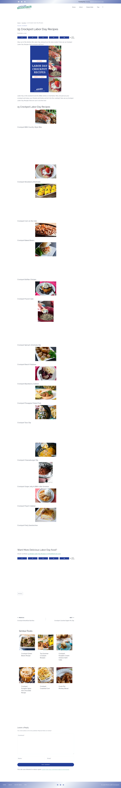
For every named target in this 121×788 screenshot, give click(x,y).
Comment (21, 735)
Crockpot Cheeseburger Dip (27, 460)
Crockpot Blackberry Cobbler (28, 384)
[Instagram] (21, 1)
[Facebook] (18, 1)
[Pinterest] (25, 1)
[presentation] (27, 642)
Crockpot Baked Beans (25, 240)
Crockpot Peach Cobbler (26, 506)
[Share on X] (43, 37)
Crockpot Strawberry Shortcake (28, 182)
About (81, 7)
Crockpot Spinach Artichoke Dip (29, 345)
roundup (24, 23)
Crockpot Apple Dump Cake (97, 1)
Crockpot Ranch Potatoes (26, 364)
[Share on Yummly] (54, 37)
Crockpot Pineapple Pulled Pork (29, 403)
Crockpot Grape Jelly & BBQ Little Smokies (33, 486)
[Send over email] (64, 37)
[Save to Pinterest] (32, 37)
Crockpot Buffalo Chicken (27, 279)
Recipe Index (89, 7)
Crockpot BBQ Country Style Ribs (29, 127)
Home (73, 7)
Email (49, 758)
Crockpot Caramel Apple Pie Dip (64, 619)
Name (20, 758)
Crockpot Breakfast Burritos (25, 619)
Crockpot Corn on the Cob (27, 221)
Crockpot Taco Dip (24, 423)
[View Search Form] (103, 7)
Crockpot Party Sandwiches (27, 525)
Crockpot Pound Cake (25, 299)
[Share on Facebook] (22, 37)
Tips (98, 7)
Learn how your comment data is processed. (55, 769)
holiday (20, 593)
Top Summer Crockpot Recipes (44, 656)
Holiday (19, 25)
